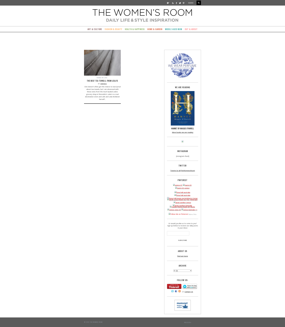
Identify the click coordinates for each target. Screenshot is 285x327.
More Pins (192, 214)
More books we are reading (182, 132)
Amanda (103, 84)
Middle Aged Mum (173, 29)
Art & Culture (95, 29)
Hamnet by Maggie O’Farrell (182, 128)
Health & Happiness (135, 29)
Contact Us (189, 292)
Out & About (191, 29)
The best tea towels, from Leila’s (102, 80)
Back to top (187, 322)
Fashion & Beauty (113, 29)
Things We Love (101, 78)
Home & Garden (154, 29)
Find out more (182, 256)
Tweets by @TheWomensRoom (182, 170)
